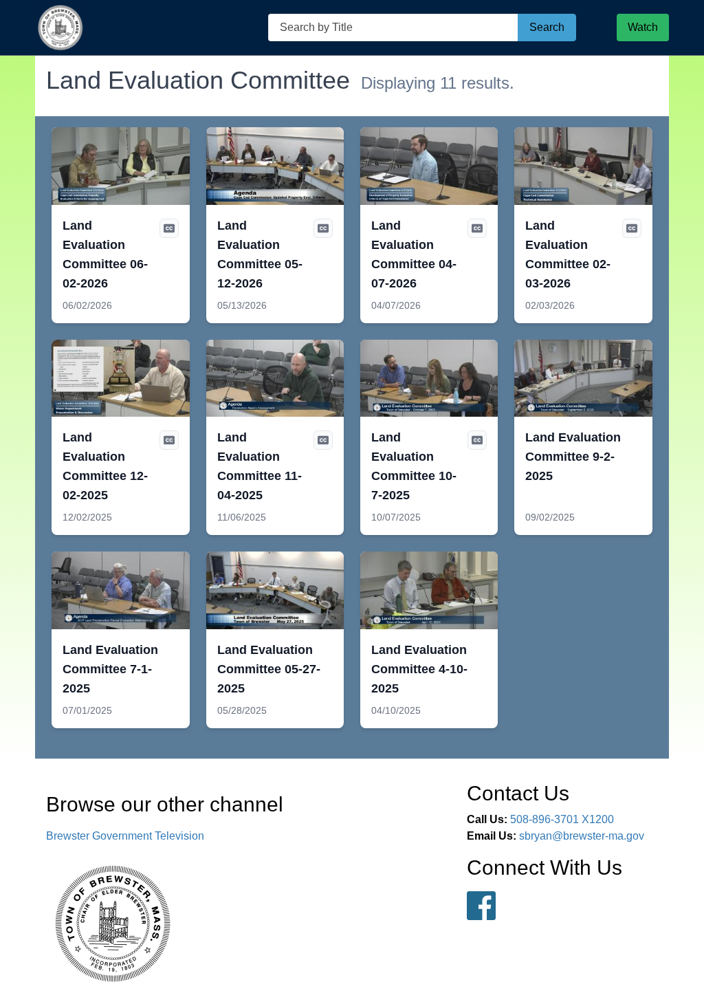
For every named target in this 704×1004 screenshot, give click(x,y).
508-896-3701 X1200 (562, 819)
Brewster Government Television (125, 836)
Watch (643, 27)
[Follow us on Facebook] (481, 905)
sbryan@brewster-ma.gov (581, 836)
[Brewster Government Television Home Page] (61, 28)
